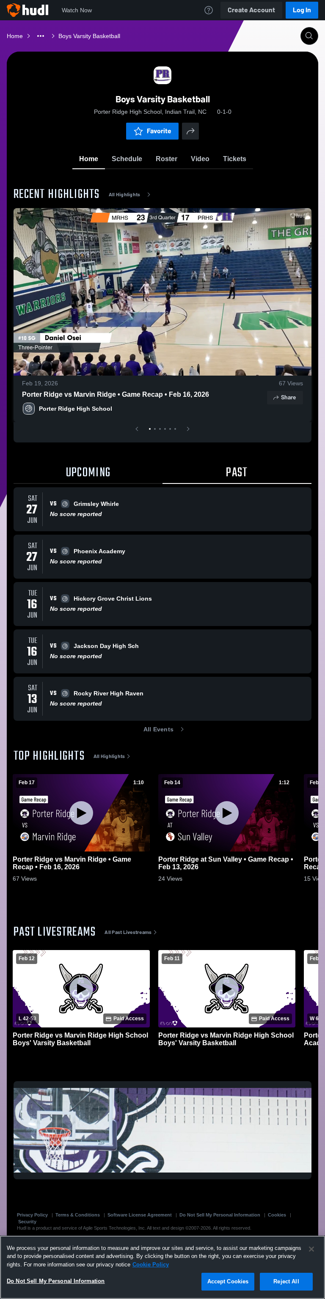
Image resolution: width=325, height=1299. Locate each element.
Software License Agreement (139, 1214)
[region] (162, 1267)
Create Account (251, 10)
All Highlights (124, 194)
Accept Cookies (228, 1281)
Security (27, 1221)
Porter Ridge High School (75, 408)
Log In (302, 10)
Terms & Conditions (77, 1214)
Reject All (286, 1281)
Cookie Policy (150, 1264)
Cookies (277, 1214)
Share (288, 397)
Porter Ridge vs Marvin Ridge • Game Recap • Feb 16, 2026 (115, 394)
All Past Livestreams (128, 932)
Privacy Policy (32, 1214)
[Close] (311, 1249)
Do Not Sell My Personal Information (219, 1214)
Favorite (159, 131)
